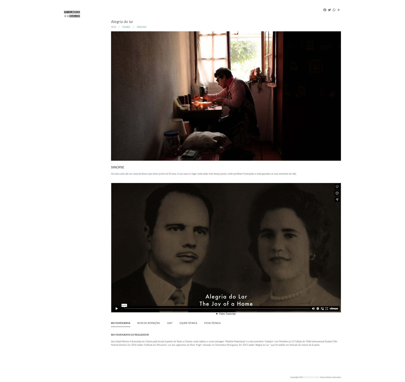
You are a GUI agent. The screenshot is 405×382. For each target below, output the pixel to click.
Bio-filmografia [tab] (120, 323)
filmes (126, 27)
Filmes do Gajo (311, 377)
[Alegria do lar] (234, 96)
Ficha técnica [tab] (212, 323)
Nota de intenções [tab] (148, 323)
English (141, 27)
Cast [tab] (169, 323)
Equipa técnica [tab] (188, 323)
